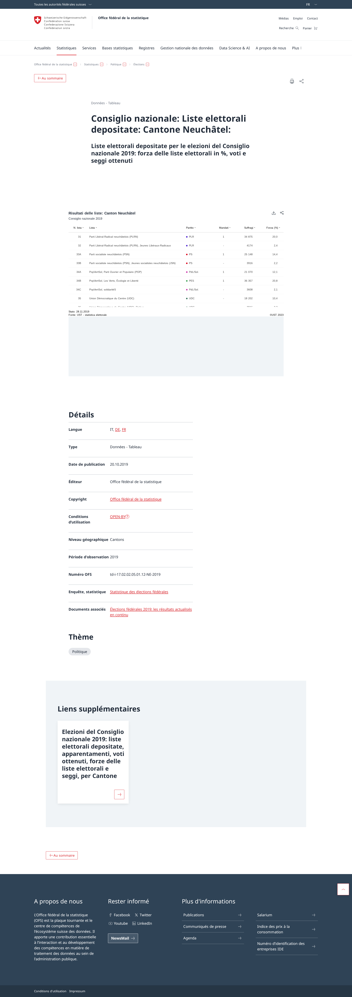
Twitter (146, 914)
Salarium (264, 914)
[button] (42, 48)
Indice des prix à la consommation (273, 929)
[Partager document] (301, 81)
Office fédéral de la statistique (123, 18)
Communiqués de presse (204, 926)
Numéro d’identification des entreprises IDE (281, 946)
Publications (193, 914)
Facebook (122, 914)
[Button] (119, 794)
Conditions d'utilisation (50, 991)
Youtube (121, 923)
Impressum (77, 991)
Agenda (189, 938)
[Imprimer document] (292, 81)
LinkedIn (144, 923)
